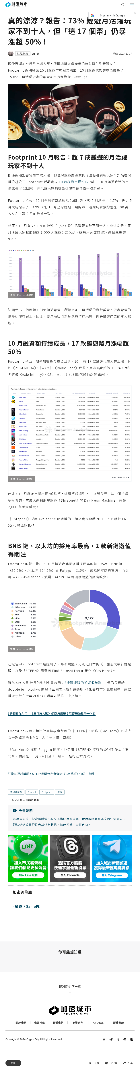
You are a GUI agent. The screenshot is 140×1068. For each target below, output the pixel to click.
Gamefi (32, 792)
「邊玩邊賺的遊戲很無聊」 (84, 682)
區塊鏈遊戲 (16, 792)
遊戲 (115, 53)
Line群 (114, 1063)
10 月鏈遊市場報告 (73, 181)
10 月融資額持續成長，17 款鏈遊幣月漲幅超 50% (35, 1049)
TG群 (96, 1063)
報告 (59, 792)
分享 (130, 1063)
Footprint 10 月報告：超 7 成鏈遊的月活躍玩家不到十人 (40, 1041)
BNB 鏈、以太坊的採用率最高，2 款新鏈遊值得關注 (37, 1057)
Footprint (47, 792)
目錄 (13, 1063)
